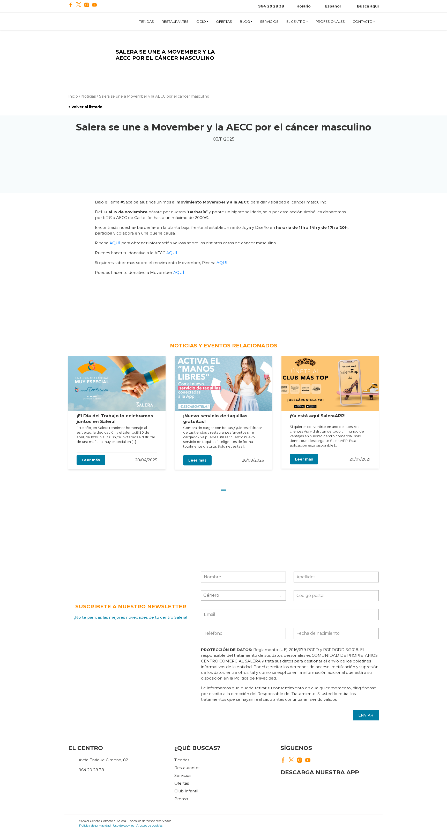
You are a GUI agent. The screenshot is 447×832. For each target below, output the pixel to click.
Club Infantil (186, 791)
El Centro (296, 21)
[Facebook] (70, 5)
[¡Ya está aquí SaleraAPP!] (330, 383)
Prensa (181, 798)
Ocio (201, 21)
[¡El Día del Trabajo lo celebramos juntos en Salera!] (117, 383)
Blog (245, 21)
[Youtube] (94, 5)
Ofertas (224, 21)
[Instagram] (86, 5)
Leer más (91, 460)
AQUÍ (114, 242)
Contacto (363, 21)
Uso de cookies (123, 825)
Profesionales (330, 21)
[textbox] (238, 595)
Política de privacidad (95, 825)
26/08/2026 (253, 460)
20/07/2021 (359, 459)
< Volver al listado (85, 107)
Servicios (269, 21)
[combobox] (243, 595)
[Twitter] (78, 5)
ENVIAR (365, 715)
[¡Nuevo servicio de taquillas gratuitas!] (223, 383)
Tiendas (146, 21)
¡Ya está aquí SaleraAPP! (318, 415)
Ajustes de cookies (149, 825)
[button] (223, 490)
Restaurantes (175, 21)
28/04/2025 (146, 459)
